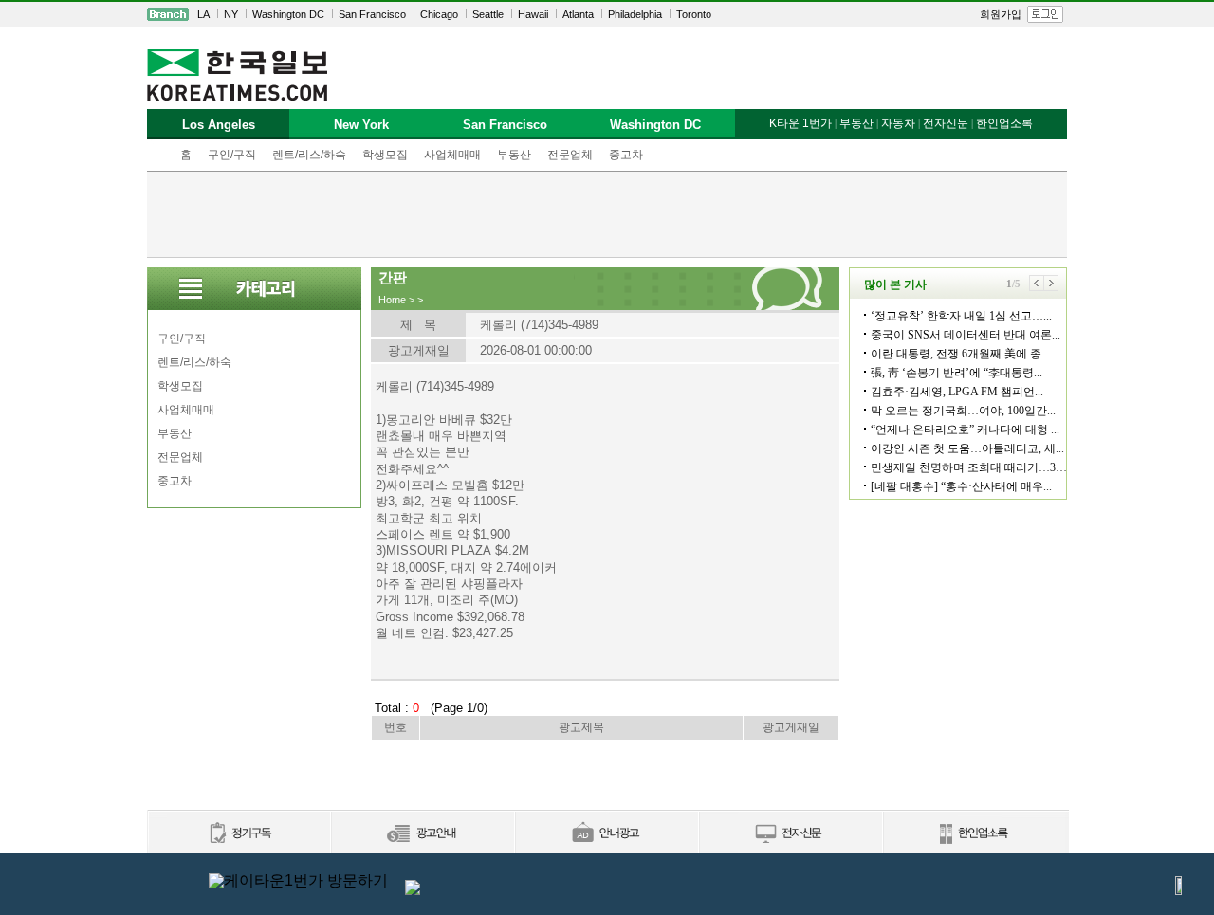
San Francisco (372, 14)
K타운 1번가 (800, 123)
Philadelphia (635, 14)
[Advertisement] (607, 214)
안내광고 (606, 834)
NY (231, 14)
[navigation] (607, 14)
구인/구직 (232, 154)
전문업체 (570, 154)
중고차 (626, 154)
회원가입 (1000, 14)
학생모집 (385, 154)
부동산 (514, 154)
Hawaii (533, 14)
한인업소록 (1004, 123)
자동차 (898, 123)
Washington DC (288, 14)
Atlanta (578, 14)
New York (361, 125)
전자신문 (945, 123)
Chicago (439, 14)
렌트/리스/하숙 (309, 154)
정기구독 (238, 834)
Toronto (693, 14)
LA (203, 14)
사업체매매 (452, 154)
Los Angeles (218, 125)
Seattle (488, 14)
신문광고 (422, 834)
